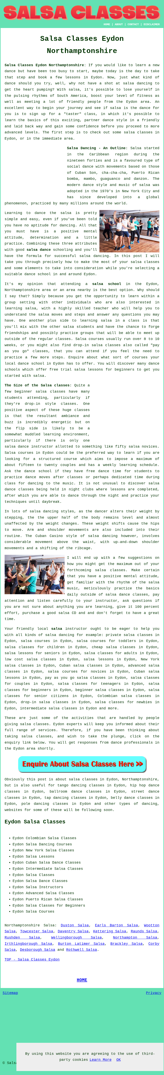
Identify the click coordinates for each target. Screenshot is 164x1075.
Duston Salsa (75, 925)
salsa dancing (94, 256)
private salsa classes (129, 635)
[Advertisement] (35, 170)
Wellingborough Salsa (76, 938)
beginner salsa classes (40, 392)
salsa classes (145, 262)
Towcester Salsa (36, 931)
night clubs (81, 489)
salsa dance (39, 250)
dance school (37, 274)
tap (47, 798)
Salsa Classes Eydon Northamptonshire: (45, 65)
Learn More (101, 1060)
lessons (117, 489)
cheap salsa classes (114, 647)
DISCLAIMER (152, 24)
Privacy (153, 993)
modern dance (80, 185)
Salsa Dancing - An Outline (96, 148)
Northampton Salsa (135, 938)
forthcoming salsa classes (96, 570)
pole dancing (35, 804)
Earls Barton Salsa (116, 925)
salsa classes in (86, 779)
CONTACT (133, 24)
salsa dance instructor (29, 447)
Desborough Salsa (37, 950)
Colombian (36, 838)
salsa (144, 185)
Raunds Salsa (144, 931)
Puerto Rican (39, 899)
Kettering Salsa (109, 931)
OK (118, 1060)
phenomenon (16, 203)
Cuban (31, 863)
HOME (107, 24)
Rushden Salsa (22, 938)
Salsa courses (19, 453)
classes (63, 339)
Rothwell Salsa (81, 950)
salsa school (106, 284)
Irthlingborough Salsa (28, 944)
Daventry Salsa (73, 931)
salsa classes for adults (110, 653)
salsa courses (35, 641)
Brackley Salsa (126, 944)
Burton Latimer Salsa (81, 944)
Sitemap (10, 993)
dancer (101, 511)
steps (57, 357)
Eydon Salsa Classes (35, 822)
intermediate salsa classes (48, 708)
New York (34, 850)
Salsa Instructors (44, 887)
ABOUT (119, 24)
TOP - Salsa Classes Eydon (32, 960)
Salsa (135, 148)
